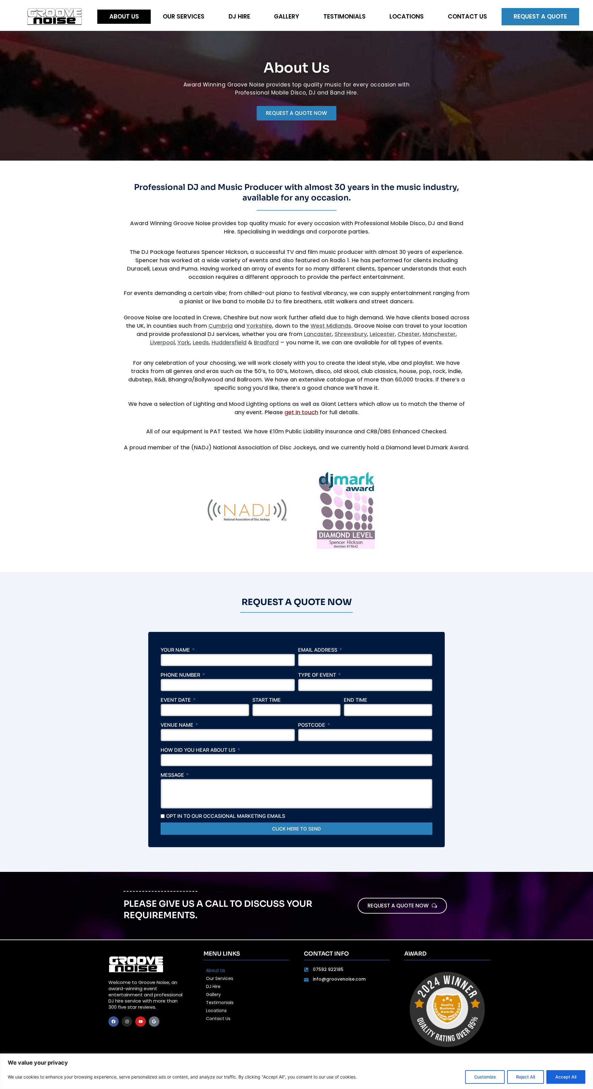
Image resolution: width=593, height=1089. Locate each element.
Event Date (176, 700)
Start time (266, 700)
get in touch (301, 412)
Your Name (176, 650)
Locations (406, 16)
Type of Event (317, 675)
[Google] (154, 1021)
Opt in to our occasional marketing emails (225, 816)
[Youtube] (140, 1021)
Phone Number (181, 675)
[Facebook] (113, 1021)
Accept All (565, 1076)
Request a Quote (540, 16)
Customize (485, 1076)
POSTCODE (312, 725)
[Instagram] (127, 1021)
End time (355, 700)
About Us (124, 16)
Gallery (286, 16)
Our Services (183, 16)
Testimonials (344, 16)
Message (173, 775)
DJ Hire (239, 16)
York (184, 342)
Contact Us (467, 16)
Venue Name (178, 725)
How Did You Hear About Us (199, 750)
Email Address (318, 650)
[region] (296, 1071)
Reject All (525, 1076)
